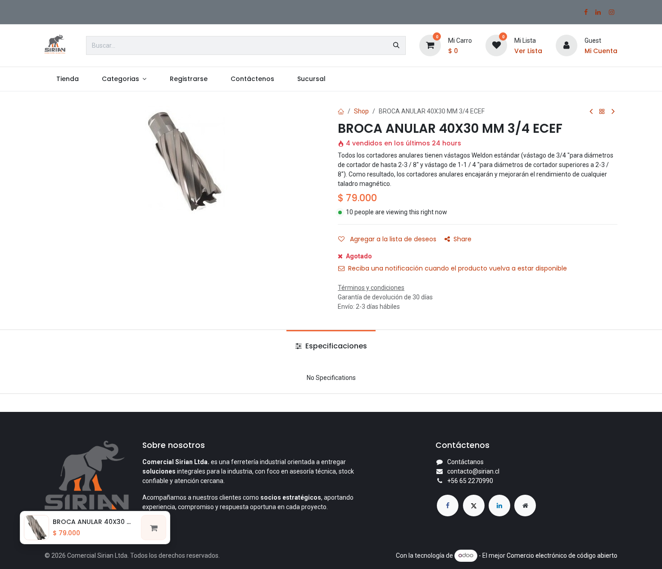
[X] (474, 505)
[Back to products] (602, 112)
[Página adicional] (525, 505)
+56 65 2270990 (470, 480)
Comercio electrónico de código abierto (562, 555)
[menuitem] (67, 79)
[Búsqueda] (396, 45)
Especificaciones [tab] (335, 346)
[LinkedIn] (598, 12)
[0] (430, 45)
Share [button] (462, 239)
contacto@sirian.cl (473, 471)
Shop (361, 111)
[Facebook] (585, 12)
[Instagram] (611, 12)
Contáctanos (465, 461)
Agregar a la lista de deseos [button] (392, 239)
